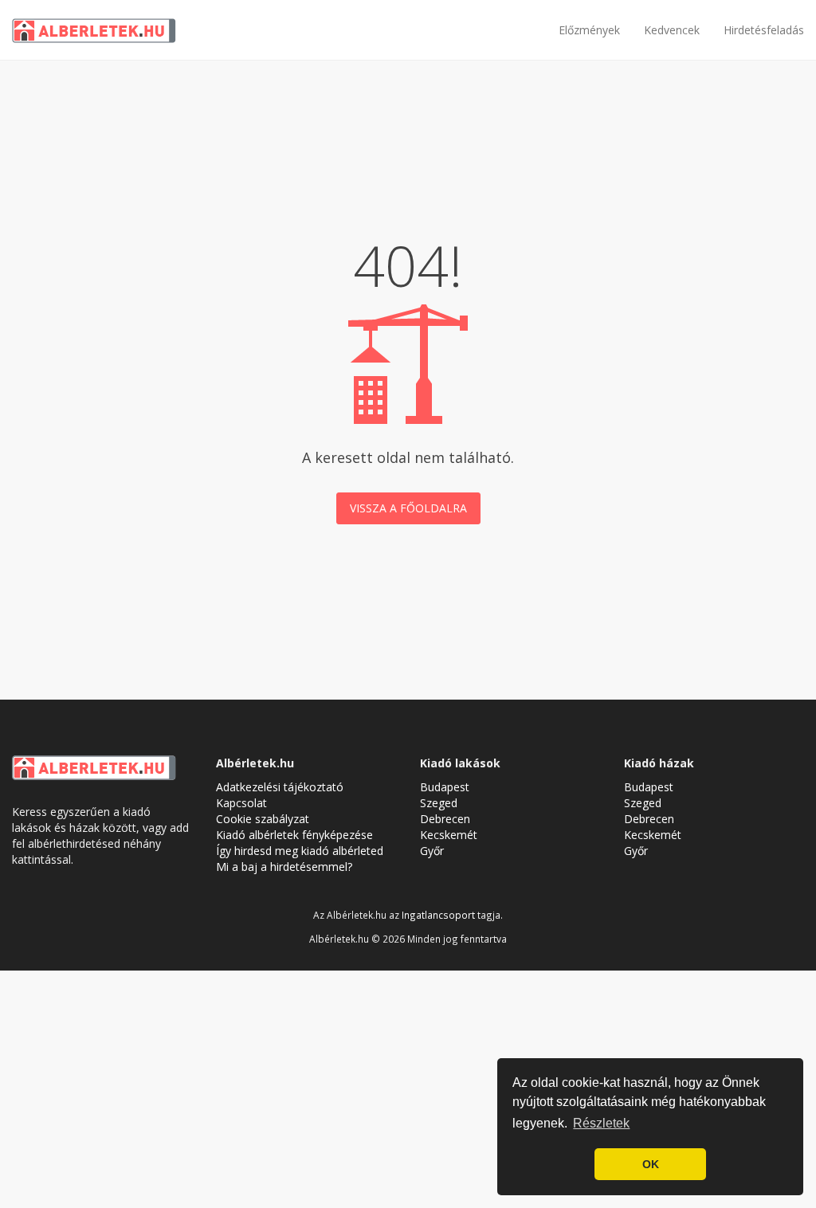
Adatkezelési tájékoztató (279, 786)
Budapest (444, 786)
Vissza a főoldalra (408, 508)
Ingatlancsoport (438, 914)
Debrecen (445, 818)
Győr (432, 850)
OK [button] (650, 1164)
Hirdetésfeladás (764, 29)
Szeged (438, 802)
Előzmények (589, 29)
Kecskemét (448, 834)
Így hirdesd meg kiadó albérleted (299, 850)
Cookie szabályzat (262, 818)
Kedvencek (672, 29)
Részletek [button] (601, 1123)
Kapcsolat (241, 802)
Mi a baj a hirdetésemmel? (284, 866)
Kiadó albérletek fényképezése (294, 834)
